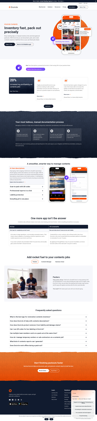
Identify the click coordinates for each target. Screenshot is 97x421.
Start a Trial (82, 7)
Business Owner (59, 261)
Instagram (15, 400)
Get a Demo (72, 7)
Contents (66, 406)
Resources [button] (57, 7)
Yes (46, 419)
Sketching (66, 397)
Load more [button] (47, 106)
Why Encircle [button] (42, 7)
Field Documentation (69, 392)
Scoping (66, 399)
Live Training (54, 395)
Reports (66, 395)
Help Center (54, 399)
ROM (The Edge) (68, 408)
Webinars (53, 397)
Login (86, 3)
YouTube (10, 400)
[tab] (35, 262)
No (51, 419)
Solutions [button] (50, 7)
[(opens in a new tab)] (13, 403)
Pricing (64, 7)
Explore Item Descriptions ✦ (34, 69)
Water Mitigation (68, 401)
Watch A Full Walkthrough (24, 44)
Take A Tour (9, 44)
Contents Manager (46, 261)
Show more (39, 96)
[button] (95, 1)
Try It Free (54, 370)
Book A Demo (42, 370)
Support (80, 3)
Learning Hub (54, 392)
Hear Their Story (14, 91)
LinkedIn (12, 400)
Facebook (18, 400)
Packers (35, 261)
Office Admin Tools (68, 404)
